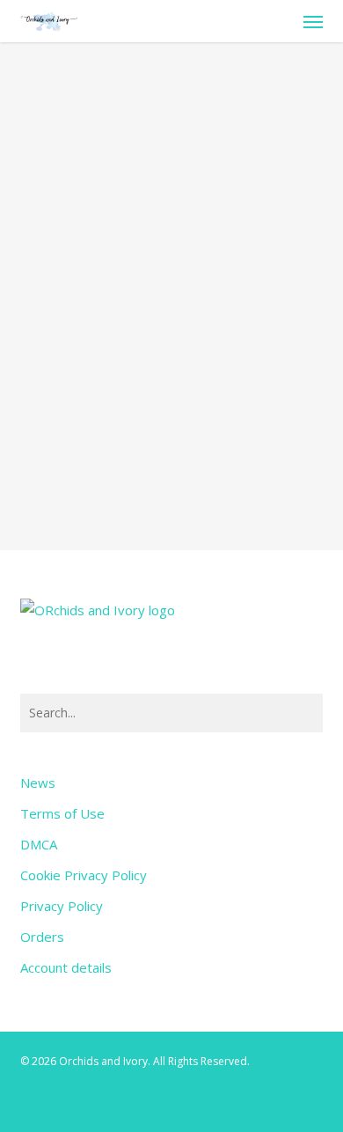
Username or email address (112, 138)
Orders (42, 936)
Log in (171, 391)
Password (59, 223)
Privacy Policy (61, 906)
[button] (313, 21)
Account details (66, 967)
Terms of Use (62, 813)
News (37, 782)
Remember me (89, 315)
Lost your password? (171, 435)
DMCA (38, 844)
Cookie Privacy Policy (83, 875)
